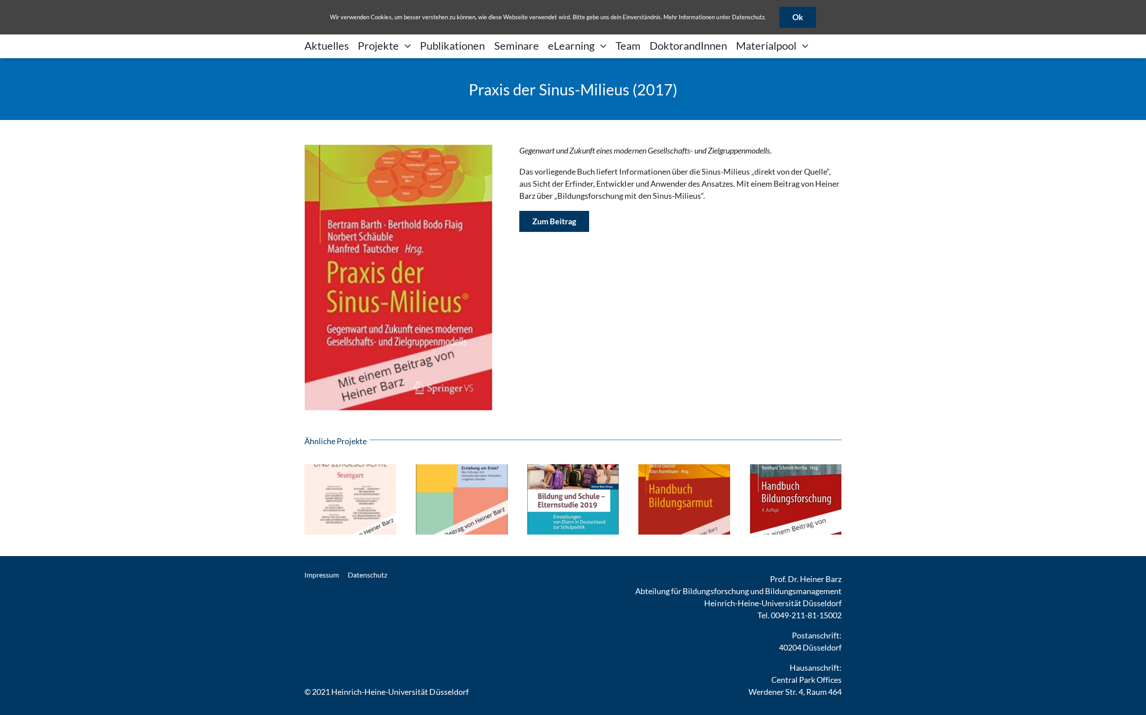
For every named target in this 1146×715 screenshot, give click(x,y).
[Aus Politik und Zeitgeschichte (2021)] (350, 469)
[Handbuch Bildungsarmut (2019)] (684, 469)
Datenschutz (748, 17)
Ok (797, 17)
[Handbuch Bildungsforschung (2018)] (796, 469)
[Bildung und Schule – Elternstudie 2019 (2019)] (573, 469)
